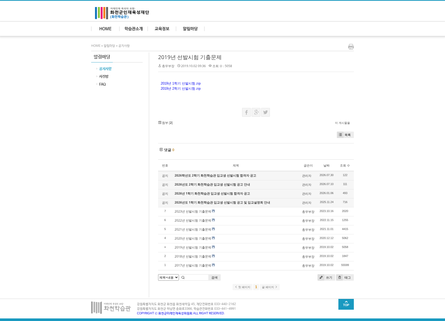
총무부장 (168, 66)
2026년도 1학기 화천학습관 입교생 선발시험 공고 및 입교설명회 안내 (222, 202)
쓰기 (328, 277)
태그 (347, 277)
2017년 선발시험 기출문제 (193, 265)
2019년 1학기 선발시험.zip (181, 83)
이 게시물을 (342, 123)
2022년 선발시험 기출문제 (193, 220)
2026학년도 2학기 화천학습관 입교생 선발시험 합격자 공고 (215, 175)
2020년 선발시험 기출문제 (193, 238)
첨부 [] (167, 123)
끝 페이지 (268, 287)
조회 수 (345, 165)
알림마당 (109, 46)
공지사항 (124, 46)
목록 (348, 135)
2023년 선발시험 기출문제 (193, 211)
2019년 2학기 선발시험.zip (181, 88)
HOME (96, 46)
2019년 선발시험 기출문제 (190, 57)
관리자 (306, 175)
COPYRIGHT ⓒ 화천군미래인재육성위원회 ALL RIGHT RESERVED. (181, 313)
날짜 (326, 165)
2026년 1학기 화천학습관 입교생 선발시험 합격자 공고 (212, 193)
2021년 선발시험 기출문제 (193, 229)
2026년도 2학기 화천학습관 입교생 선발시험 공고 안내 (212, 184)
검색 (214, 277)
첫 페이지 (243, 287)
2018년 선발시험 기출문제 (193, 256)
